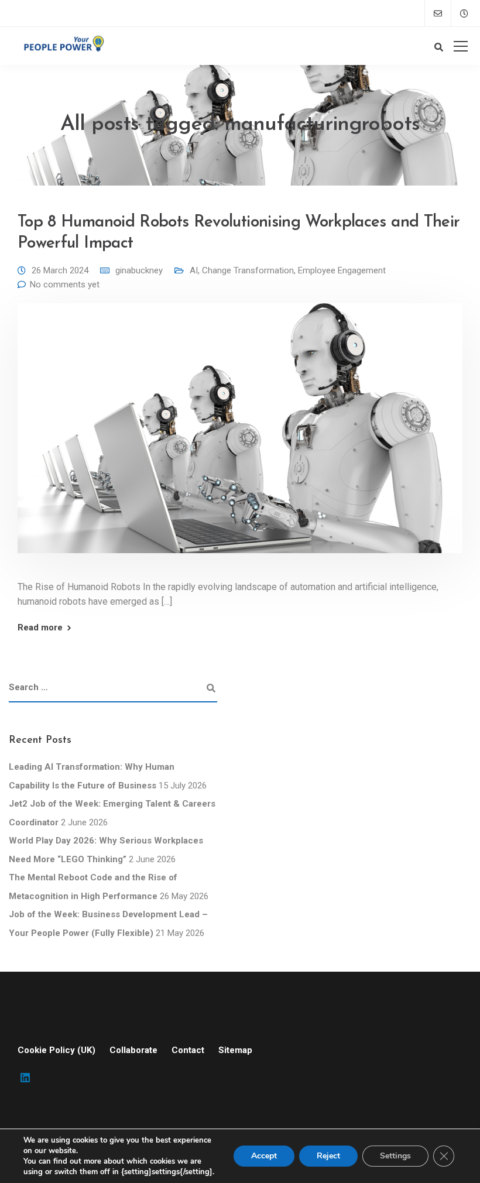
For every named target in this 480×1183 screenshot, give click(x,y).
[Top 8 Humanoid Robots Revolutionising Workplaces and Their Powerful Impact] (240, 436)
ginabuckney (139, 270)
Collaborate (133, 1050)
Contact (188, 1050)
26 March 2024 (60, 270)
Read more (40, 627)
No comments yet (65, 284)
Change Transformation (248, 270)
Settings (395, 1155)
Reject (328, 1155)
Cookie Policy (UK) (56, 1050)
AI (194, 270)
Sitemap (235, 1050)
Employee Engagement (342, 270)
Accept (264, 1155)
